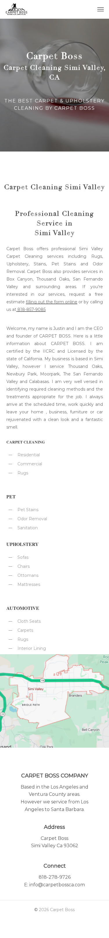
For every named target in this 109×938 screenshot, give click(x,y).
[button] (100, 9)
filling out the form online (52, 301)
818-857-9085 (31, 309)
